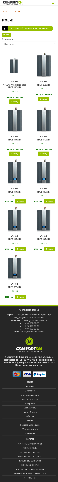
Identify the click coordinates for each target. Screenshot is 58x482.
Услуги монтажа (30, 429)
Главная (5, 11)
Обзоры (30, 416)
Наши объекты (30, 412)
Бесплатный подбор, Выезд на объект (31, 28)
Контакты (30, 433)
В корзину (14, 101)
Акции (30, 420)
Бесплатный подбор (30, 424)
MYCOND (17, 11)
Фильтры (6, 35)
